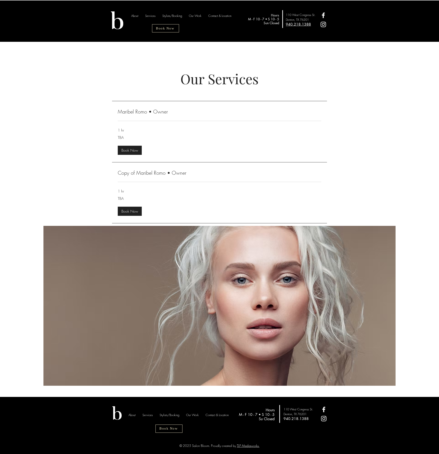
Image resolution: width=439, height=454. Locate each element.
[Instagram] (323, 24)
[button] (130, 150)
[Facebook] (323, 15)
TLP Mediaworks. (248, 445)
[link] (219, 111)
